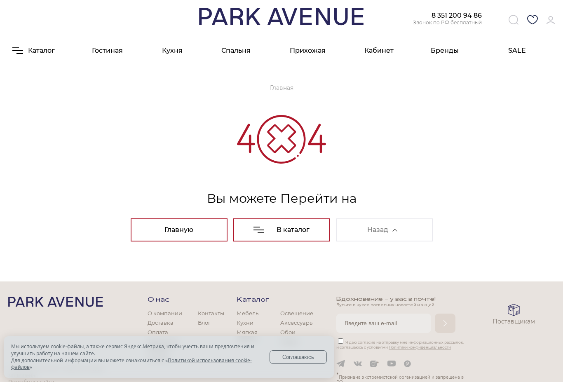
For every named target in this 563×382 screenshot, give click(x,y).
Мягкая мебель (247, 335)
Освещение (296, 313)
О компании (165, 313)
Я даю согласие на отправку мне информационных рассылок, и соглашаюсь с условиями (400, 344)
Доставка (161, 322)
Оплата (158, 332)
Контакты (211, 313)
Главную (178, 230)
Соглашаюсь (298, 357)
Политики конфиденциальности (420, 347)
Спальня (236, 50)
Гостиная (107, 50)
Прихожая (308, 50)
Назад (377, 230)
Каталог (253, 300)
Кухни (245, 322)
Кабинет (379, 50)
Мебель (247, 313)
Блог (204, 322)
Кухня (172, 50)
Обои (288, 332)
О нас (158, 300)
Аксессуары (297, 322)
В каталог (293, 230)
